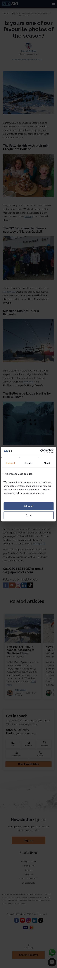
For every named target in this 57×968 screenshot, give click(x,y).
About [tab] (46, 463)
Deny (28, 515)
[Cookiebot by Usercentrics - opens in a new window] (41, 451)
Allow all (28, 506)
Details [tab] (28, 463)
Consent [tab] (10, 463)
